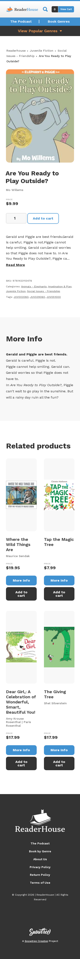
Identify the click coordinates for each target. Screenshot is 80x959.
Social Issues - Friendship (43, 291)
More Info (21, 580)
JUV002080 (21, 296)
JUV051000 (54, 296)
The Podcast (21, 21)
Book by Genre (40, 851)
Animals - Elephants (34, 286)
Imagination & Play (59, 286)
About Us (40, 859)
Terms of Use (40, 882)
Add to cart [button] (21, 594)
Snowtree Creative (36, 941)
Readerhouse (16, 50)
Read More (15, 265)
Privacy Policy (40, 867)
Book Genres (59, 21)
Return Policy (40, 874)
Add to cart (43, 218)
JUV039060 (37, 296)
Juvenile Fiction (41, 50)
